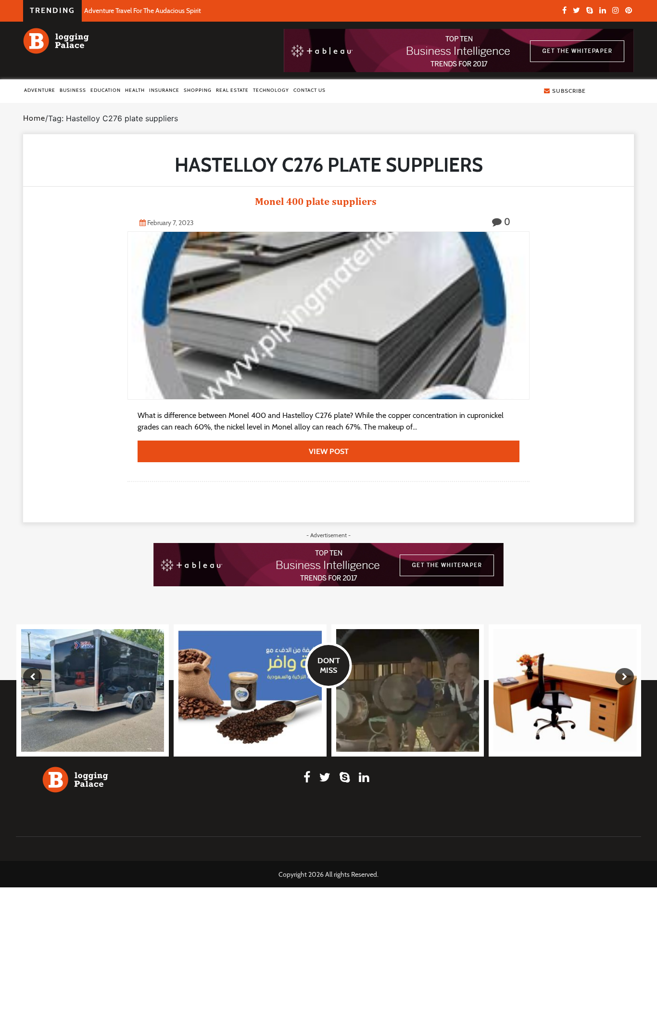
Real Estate (232, 90)
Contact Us (309, 90)
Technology (271, 90)
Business (73, 90)
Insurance (164, 90)
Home (34, 118)
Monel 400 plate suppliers (258, 201)
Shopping (198, 90)
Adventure (39, 90)
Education (105, 90)
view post (329, 451)
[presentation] (32, 676)
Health (135, 90)
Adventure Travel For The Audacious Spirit (142, 10)
